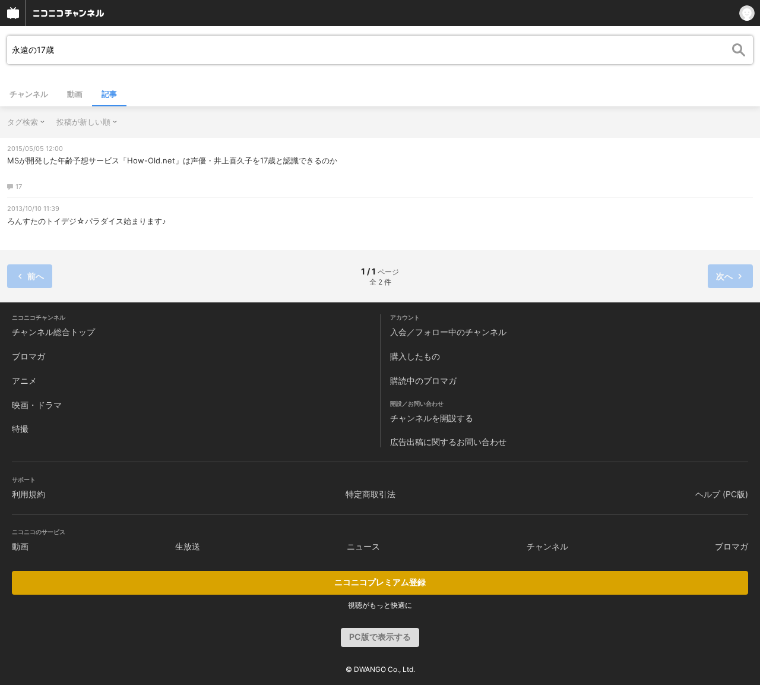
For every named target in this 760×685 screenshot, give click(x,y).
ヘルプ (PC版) (721, 494)
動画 (75, 94)
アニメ (24, 380)
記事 (109, 94)
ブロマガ (28, 356)
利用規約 (28, 494)
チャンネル (29, 94)
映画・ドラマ (37, 405)
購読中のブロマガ (423, 380)
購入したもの (415, 356)
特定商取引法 (370, 494)
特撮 (20, 429)
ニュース (363, 546)
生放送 (187, 546)
